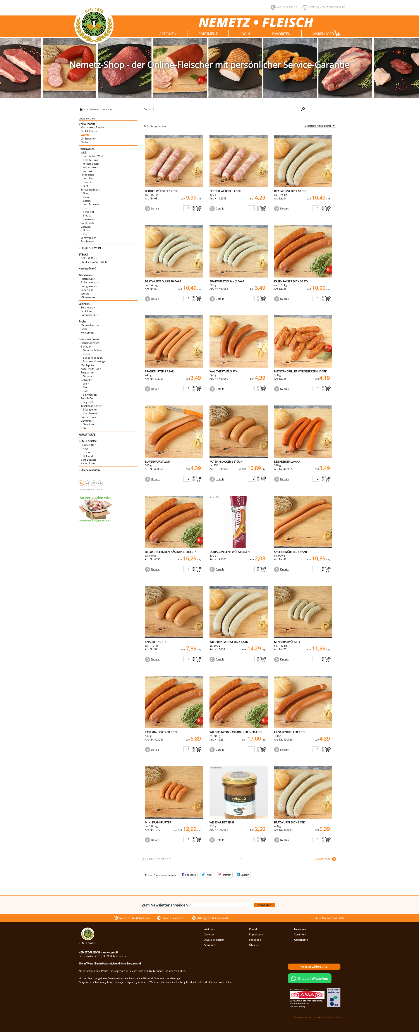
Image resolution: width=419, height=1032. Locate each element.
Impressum (256, 934)
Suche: (147, 109)
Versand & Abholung (134, 918)
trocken (87, 452)
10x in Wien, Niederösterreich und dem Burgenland (110, 963)
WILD (84, 152)
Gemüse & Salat (93, 350)
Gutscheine (301, 940)
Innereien (88, 219)
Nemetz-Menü (87, 268)
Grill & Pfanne (87, 124)
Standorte (210, 945)
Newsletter (300, 929)
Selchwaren (88, 307)
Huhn (86, 230)
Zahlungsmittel (173, 918)
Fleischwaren (86, 149)
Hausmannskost (90, 343)
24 (81, 483)
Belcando (88, 456)
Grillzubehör (88, 138)
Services (209, 934)
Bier (85, 387)
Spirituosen (90, 395)
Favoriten (281, 33)
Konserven (87, 332)
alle (100, 483)
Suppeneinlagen (93, 357)
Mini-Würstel (88, 297)
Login (245, 33)
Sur (85, 208)
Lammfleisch (88, 238)
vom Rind (88, 178)
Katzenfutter (88, 463)
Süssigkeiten (90, 409)
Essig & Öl (87, 402)
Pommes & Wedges (95, 361)
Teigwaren (87, 372)
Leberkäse (87, 290)
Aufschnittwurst (90, 282)
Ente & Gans (90, 160)
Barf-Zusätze (88, 460)
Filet (85, 186)
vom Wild (88, 171)
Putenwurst (87, 279)
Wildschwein (90, 167)
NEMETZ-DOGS (88, 441)
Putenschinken (89, 315)
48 (87, 483)
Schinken (84, 304)
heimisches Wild (93, 156)
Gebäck (87, 376)
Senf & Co (87, 398)
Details (155, 208)
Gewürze (86, 420)
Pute (85, 234)
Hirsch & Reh (91, 163)
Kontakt (253, 929)
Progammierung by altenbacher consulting (318, 1017)
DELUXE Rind (88, 258)
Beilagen (86, 346)
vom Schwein (91, 204)
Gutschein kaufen (89, 470)
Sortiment (208, 33)
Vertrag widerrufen (314, 966)
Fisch (84, 329)
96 (94, 483)
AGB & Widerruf (214, 940)
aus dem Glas (89, 417)
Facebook (255, 940)
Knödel (87, 354)
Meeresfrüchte (90, 325)
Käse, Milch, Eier (91, 369)
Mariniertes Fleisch (92, 127)
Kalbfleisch (87, 223)
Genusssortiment (89, 339)
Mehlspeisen (88, 365)
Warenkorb (323, 33)
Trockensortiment (91, 406)
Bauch (87, 201)
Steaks (87, 182)
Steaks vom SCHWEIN (94, 262)
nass (86, 448)
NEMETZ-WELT (88, 943)
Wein (86, 383)
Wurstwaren (86, 275)
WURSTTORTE (87, 434)
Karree (87, 197)
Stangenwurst (89, 286)
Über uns (254, 945)
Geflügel (86, 226)
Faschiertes (88, 241)
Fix (84, 428)
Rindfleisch (87, 175)
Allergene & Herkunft (212, 918)
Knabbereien (90, 413)
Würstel (107, 109)
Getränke (86, 380)
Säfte (86, 391)
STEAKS (83, 254)
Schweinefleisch (90, 189)
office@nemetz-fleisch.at (327, 7)
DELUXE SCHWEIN (90, 248)
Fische (84, 142)
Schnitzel (88, 212)
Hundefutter (88, 445)
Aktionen (167, 33)
